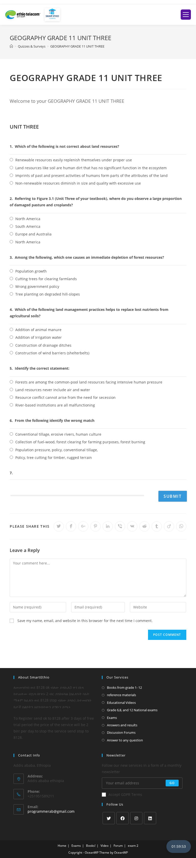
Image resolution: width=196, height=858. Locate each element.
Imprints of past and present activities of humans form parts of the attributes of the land (91, 175)
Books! (90, 845)
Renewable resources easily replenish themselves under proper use (73, 159)
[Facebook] (122, 818)
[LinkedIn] (150, 818)
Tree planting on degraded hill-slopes (47, 294)
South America (27, 226)
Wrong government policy (37, 286)
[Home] (11, 46)
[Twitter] (109, 818)
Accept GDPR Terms (125, 794)
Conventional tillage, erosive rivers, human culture (58, 434)
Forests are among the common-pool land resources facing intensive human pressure (88, 382)
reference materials (121, 695)
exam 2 (133, 845)
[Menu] (186, 14)
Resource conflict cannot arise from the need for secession (65, 397)
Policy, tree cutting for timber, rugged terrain (53, 457)
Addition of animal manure (38, 329)
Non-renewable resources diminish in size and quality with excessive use (78, 183)
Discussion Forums (121, 732)
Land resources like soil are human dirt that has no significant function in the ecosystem (91, 167)
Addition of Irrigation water (38, 337)
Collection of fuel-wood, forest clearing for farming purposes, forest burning (80, 441)
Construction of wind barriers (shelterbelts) (52, 353)
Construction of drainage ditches (43, 345)
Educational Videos (121, 702)
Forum (118, 845)
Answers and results (122, 725)
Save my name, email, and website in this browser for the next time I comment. (85, 620)
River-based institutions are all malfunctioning (55, 405)
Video (104, 845)
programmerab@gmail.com (51, 811)
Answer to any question (125, 740)
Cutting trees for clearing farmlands (46, 278)
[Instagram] (136, 818)
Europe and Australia (33, 234)
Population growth (31, 271)
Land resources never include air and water (52, 389)
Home (62, 845)
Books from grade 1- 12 (124, 687)
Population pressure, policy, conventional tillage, (56, 449)
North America (27, 218)
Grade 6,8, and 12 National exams (132, 710)
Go (172, 783)
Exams (112, 717)
